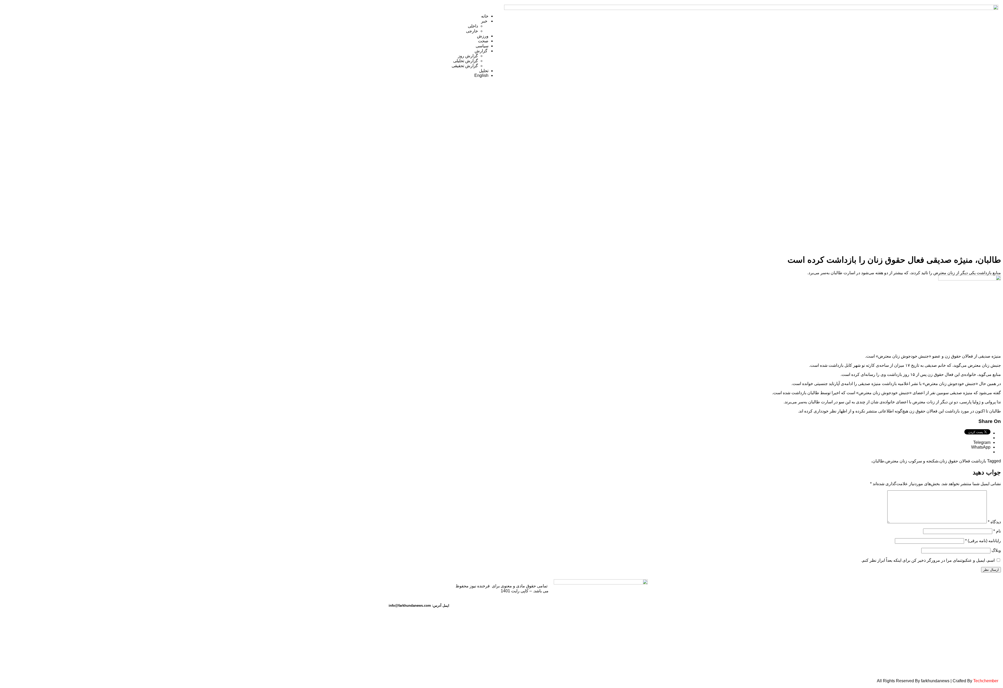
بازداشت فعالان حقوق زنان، (962, 461)
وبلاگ (996, 550)
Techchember (985, 681)
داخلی (473, 26)
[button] (252, 7)
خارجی (472, 31)
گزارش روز (468, 56)
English (481, 75)
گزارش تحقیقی (465, 66)
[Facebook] (400, 585)
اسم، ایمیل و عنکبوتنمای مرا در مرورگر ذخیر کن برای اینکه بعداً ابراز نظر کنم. (928, 560)
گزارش (481, 51)
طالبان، (877, 461)
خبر (484, 21)
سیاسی (482, 46)
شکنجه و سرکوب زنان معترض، (911, 461)
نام (997, 531)
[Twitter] (442, 585)
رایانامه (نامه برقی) (983, 540)
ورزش (482, 36)
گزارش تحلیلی (465, 61)
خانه (484, 16)
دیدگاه (994, 522)
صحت (483, 41)
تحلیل (483, 70)
